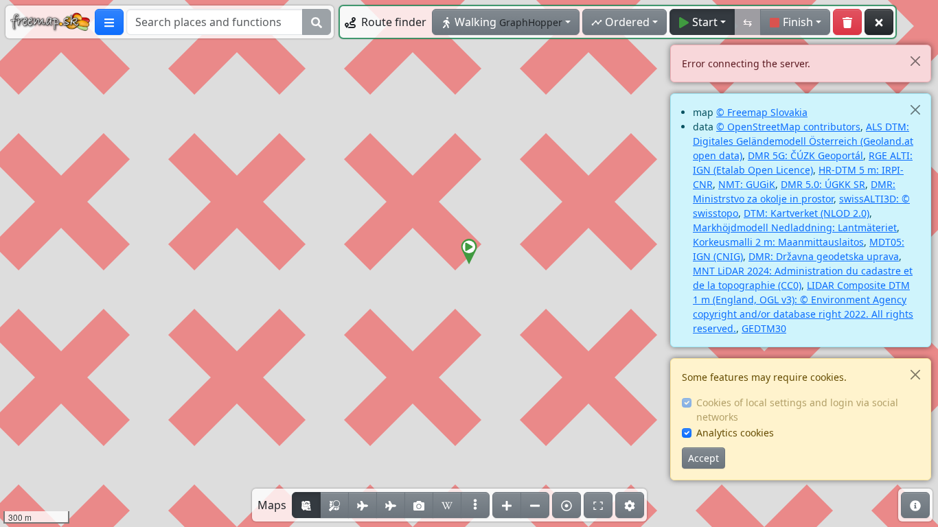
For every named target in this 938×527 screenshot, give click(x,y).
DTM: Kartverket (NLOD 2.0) (806, 213)
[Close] (915, 61)
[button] (469, 252)
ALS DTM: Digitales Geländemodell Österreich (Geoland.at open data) (803, 141)
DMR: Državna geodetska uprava (823, 256)
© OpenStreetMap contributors (788, 126)
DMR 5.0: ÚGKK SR (823, 184)
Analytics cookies (735, 432)
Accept (703, 458)
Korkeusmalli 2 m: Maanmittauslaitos (778, 241)
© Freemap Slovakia (762, 112)
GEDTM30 (764, 328)
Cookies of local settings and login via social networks (797, 409)
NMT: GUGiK (746, 184)
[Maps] (475, 505)
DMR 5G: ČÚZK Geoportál (805, 155)
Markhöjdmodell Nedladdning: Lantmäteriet (795, 227)
